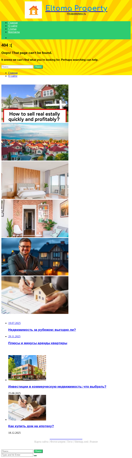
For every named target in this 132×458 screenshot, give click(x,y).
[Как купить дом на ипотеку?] (66, 295)
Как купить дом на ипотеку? (31, 426)
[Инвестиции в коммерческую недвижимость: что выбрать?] (69, 368)
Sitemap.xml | (82, 441)
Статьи (12, 28)
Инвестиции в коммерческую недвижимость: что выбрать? (57, 386)
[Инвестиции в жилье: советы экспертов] (66, 257)
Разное (94, 441)
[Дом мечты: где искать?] (66, 180)
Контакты (14, 31)
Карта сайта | (42, 441)
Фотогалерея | (58, 441)
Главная (13, 22)
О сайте (12, 25)
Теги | (70, 441)
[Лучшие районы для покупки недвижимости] (66, 142)
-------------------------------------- (66, 438)
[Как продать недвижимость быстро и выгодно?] (66, 104)
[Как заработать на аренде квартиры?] (66, 219)
